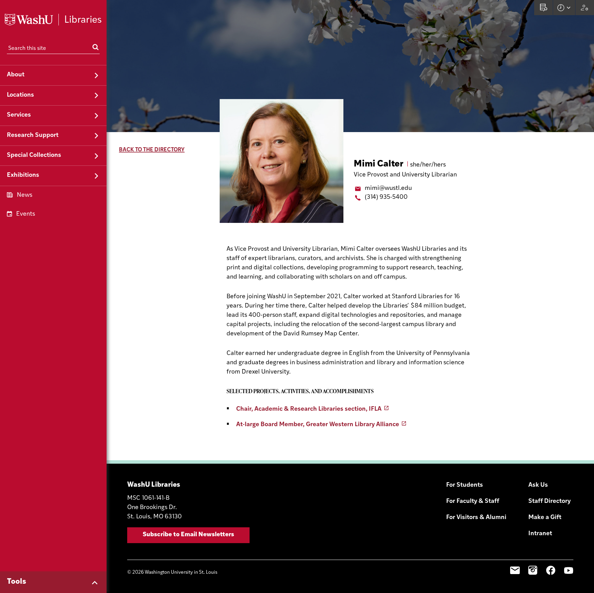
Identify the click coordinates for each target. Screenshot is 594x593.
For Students (464, 485)
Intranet (540, 534)
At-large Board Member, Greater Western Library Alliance (317, 425)
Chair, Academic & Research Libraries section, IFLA (309, 409)
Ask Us (538, 485)
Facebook (551, 570)
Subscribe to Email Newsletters (188, 535)
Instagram (533, 570)
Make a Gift (544, 518)
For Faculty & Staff (472, 501)
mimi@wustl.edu (388, 188)
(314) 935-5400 (386, 197)
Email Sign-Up (515, 570)
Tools (16, 582)
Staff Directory (549, 501)
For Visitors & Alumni (476, 518)
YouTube (568, 570)
